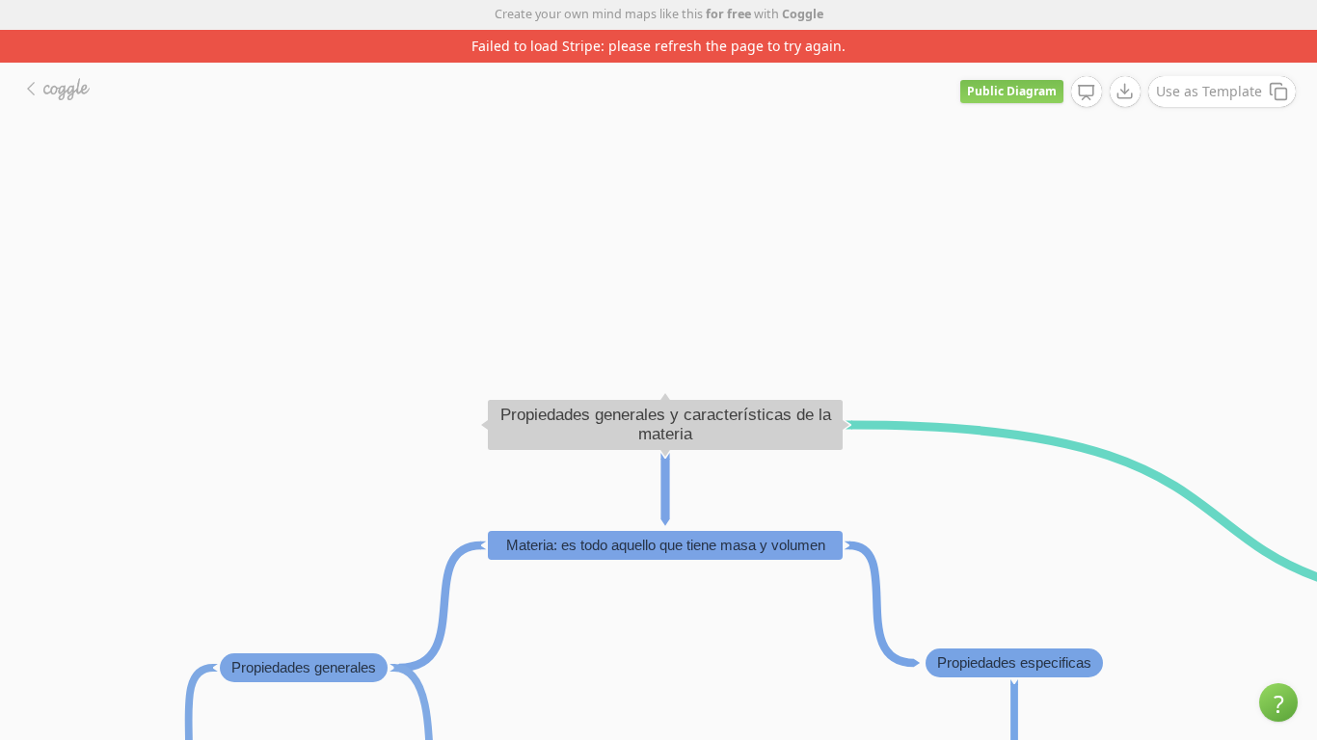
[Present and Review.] (1086, 92)
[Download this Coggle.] (1125, 91)
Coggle (802, 14)
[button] (1278, 702)
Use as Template (1209, 91)
